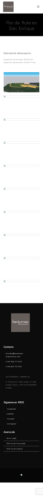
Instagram (11, 424)
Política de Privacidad (16, 443)
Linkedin (10, 414)
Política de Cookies (15, 449)
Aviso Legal (11, 438)
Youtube (10, 419)
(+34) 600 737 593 (14, 366)
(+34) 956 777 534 (14, 361)
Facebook (11, 409)
